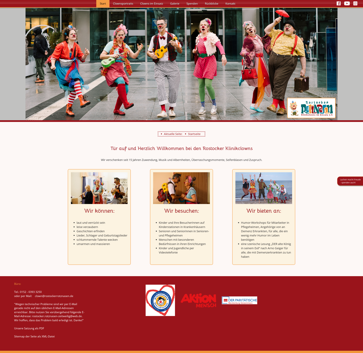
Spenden (192, 3)
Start (103, 3)
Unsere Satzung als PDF (29, 328)
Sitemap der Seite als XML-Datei (34, 336)
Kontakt (230, 3)
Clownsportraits (123, 3)
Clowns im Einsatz (151, 3)
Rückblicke (211, 3)
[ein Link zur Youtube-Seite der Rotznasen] (347, 6)
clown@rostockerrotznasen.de (54, 296)
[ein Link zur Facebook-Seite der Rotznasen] (338, 6)
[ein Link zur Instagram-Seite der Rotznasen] (355, 6)
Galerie (174, 3)
